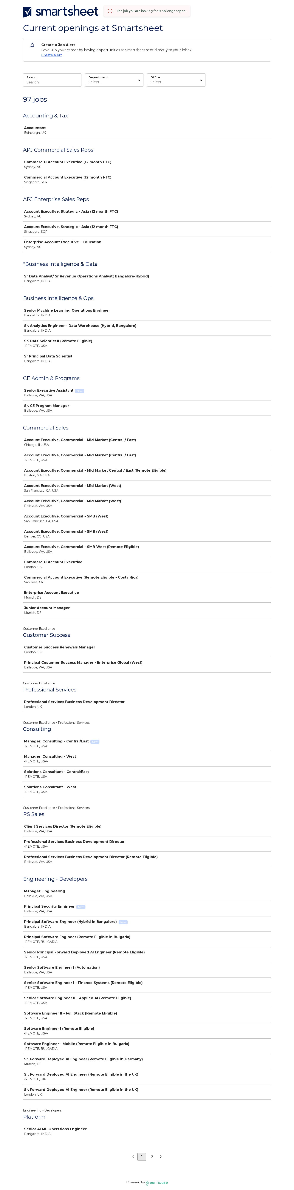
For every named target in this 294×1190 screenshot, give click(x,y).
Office (155, 77)
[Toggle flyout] (139, 80)
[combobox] (88, 82)
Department (98, 77)
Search (31, 77)
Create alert (51, 55)
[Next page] (161, 1157)
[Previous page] (133, 1157)
